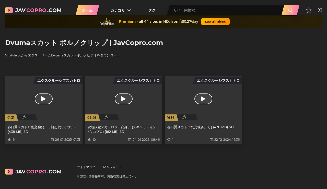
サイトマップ (86, 167)
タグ (152, 10)
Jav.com (38, 10)
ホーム (87, 10)
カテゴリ (118, 10)
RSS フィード (112, 167)
